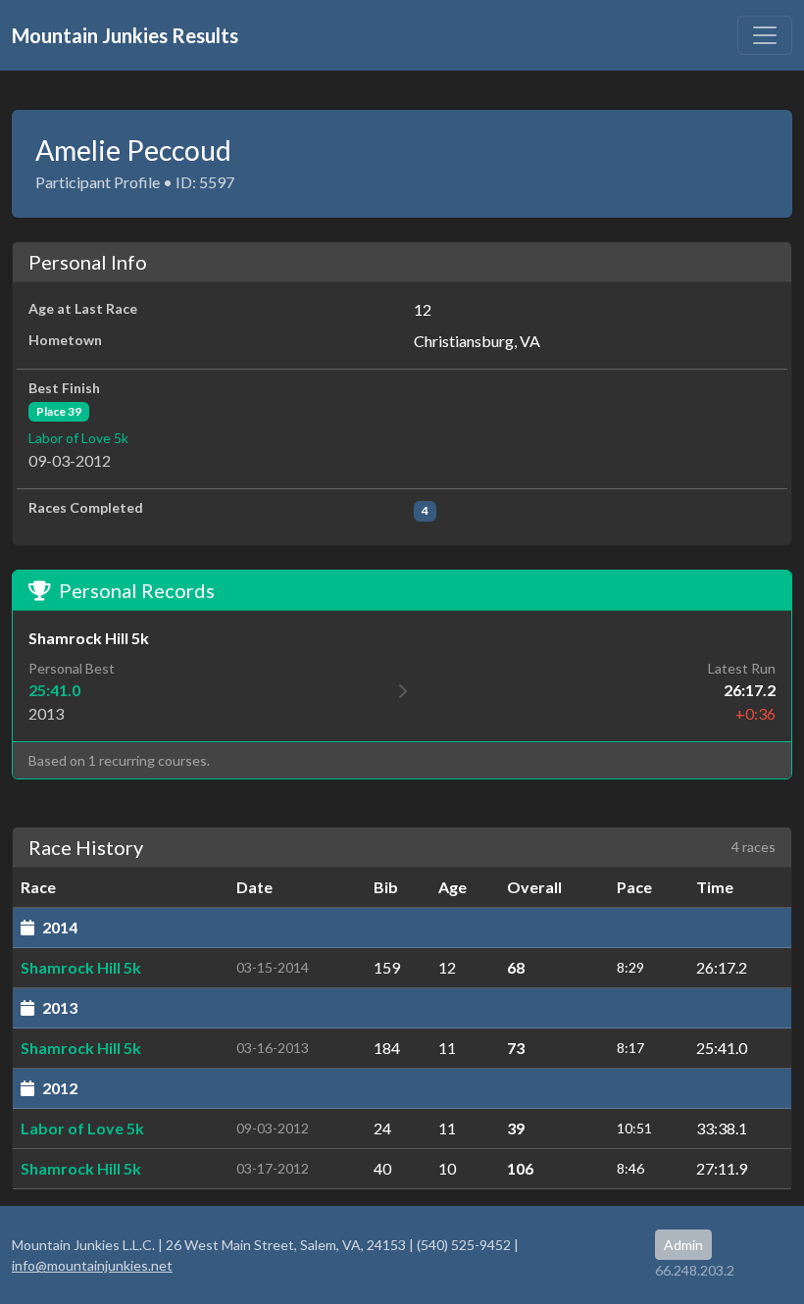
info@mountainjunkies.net (92, 1265)
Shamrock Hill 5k (81, 967)
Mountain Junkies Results (125, 35)
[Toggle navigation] (764, 35)
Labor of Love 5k (78, 437)
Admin (683, 1244)
